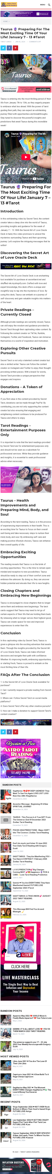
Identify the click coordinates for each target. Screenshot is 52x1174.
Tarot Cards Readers (29, 1152)
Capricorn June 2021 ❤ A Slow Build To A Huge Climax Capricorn (31, 1075)
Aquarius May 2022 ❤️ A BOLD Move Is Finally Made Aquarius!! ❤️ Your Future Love (32, 1017)
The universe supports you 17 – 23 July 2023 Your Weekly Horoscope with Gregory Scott (31, 1044)
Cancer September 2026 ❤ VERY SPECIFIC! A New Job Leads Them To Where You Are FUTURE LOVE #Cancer (31, 1135)
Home (5, 21)
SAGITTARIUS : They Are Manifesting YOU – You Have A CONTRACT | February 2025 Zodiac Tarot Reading (32, 859)
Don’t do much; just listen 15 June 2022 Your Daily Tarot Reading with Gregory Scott (30, 845)
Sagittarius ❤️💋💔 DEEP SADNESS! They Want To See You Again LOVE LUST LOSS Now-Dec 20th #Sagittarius (31, 793)
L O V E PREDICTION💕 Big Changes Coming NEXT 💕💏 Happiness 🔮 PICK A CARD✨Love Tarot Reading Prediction (31, 872)
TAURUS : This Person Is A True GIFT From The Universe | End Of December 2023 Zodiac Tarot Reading (32, 819)
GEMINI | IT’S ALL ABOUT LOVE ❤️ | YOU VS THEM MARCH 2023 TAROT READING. (31, 1030)
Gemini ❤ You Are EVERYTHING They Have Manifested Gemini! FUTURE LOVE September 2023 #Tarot (31, 885)
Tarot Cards (6, 42)
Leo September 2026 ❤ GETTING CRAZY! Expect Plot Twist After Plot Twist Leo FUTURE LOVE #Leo (31, 1122)
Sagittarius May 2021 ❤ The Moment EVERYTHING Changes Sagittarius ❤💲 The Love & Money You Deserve (32, 1090)
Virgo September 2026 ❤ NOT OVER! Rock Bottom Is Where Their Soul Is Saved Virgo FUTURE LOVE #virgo (31, 1109)
